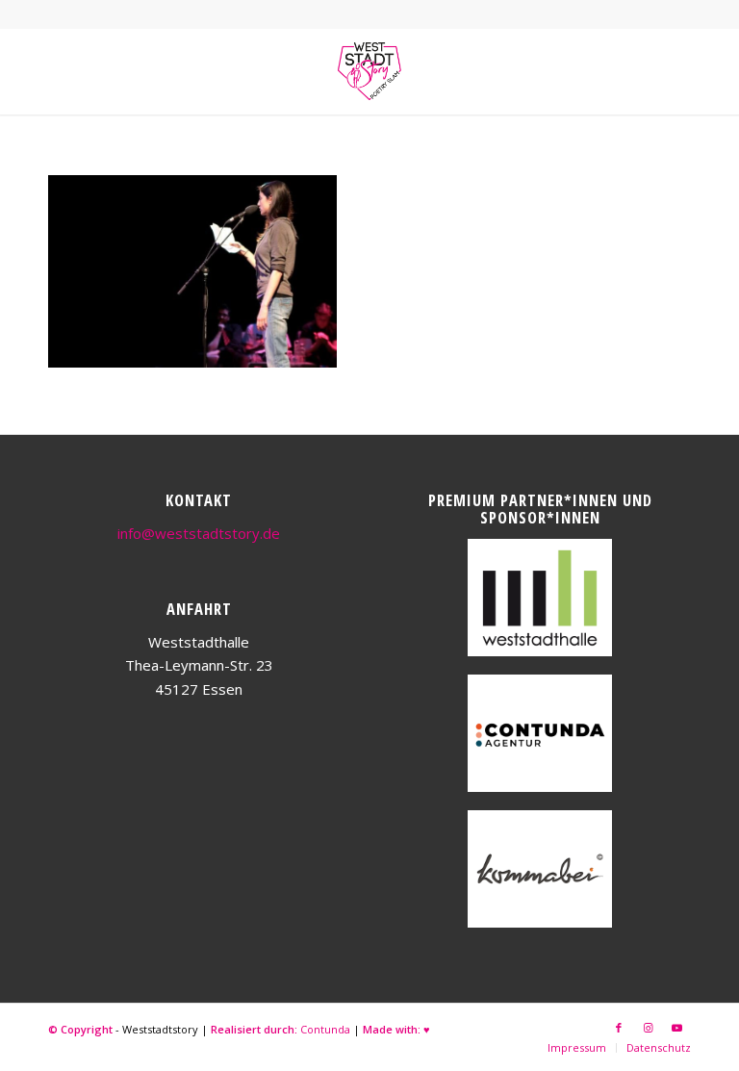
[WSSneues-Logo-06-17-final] (369, 71)
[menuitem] (577, 1048)
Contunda (325, 1029)
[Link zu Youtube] (676, 1027)
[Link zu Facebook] (618, 1027)
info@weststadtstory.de (198, 533)
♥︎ (426, 1029)
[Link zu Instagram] (647, 1027)
